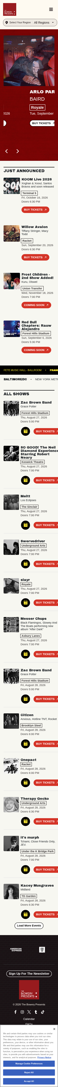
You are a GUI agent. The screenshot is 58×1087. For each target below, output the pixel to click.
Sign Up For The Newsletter (29, 973)
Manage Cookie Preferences (29, 1063)
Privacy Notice (44, 1057)
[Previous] (7, 151)
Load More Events (29, 925)
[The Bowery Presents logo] (9, 9)
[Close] (54, 1029)
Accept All (29, 1081)
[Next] (17, 151)
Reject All (29, 1072)
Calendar (29, 1019)
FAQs (29, 1024)
